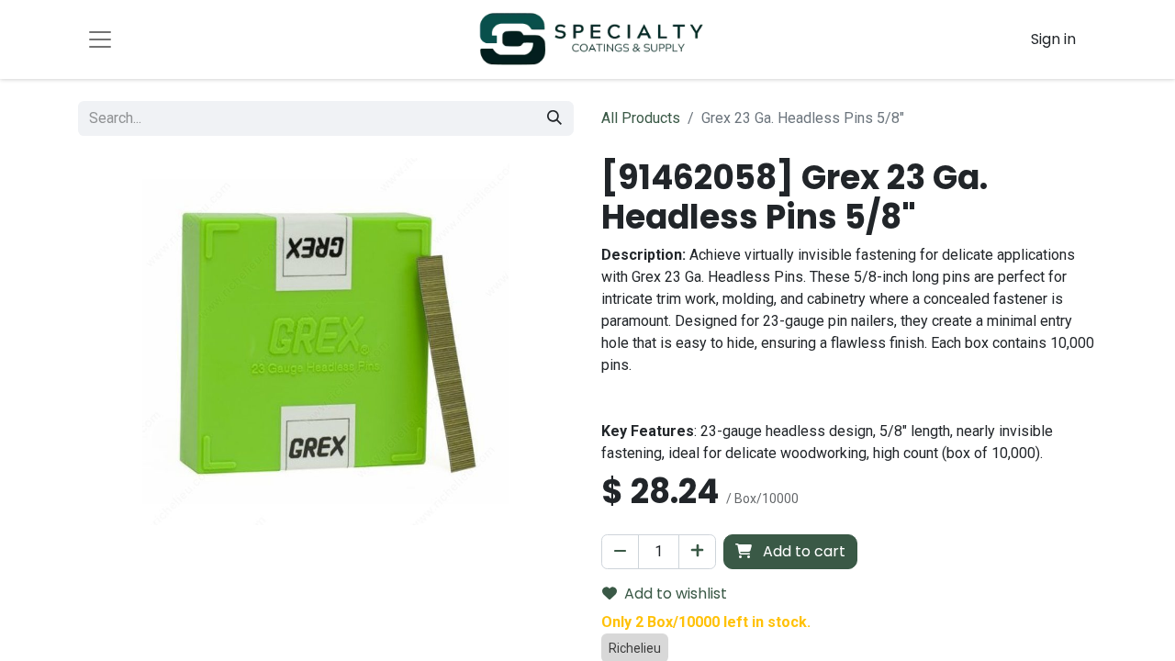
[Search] (554, 118)
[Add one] (697, 551)
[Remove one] (620, 551)
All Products (640, 118)
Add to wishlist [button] (675, 593)
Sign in (1053, 39)
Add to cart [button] (802, 551)
